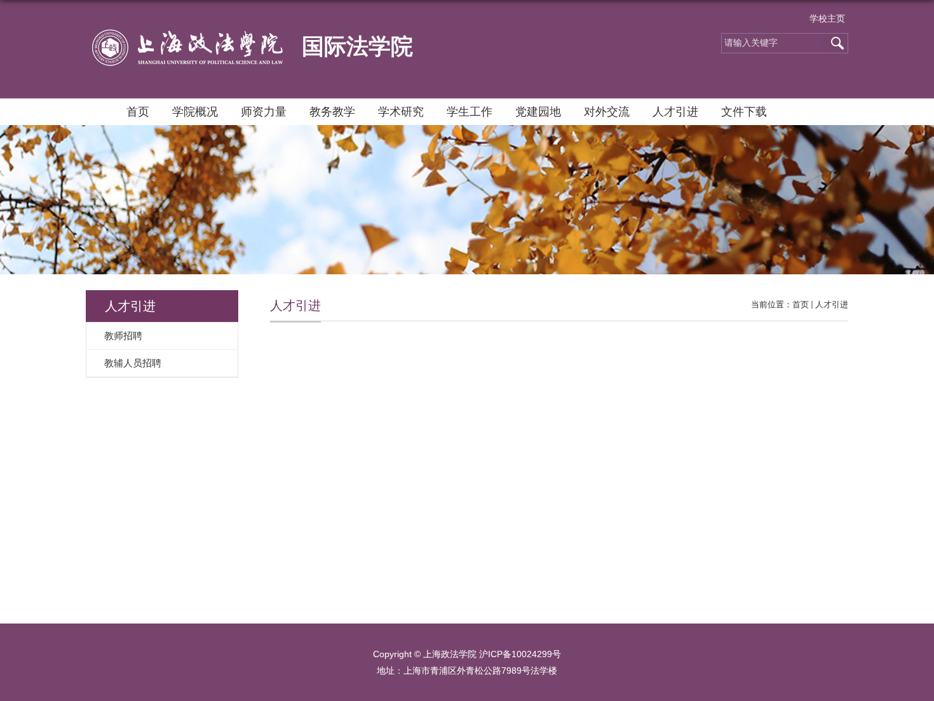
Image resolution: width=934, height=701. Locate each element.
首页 (137, 111)
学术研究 (401, 111)
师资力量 (264, 111)
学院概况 (195, 111)
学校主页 (827, 18)
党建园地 (538, 111)
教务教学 (332, 111)
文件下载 (744, 111)
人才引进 (675, 111)
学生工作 (469, 111)
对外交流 (607, 111)
